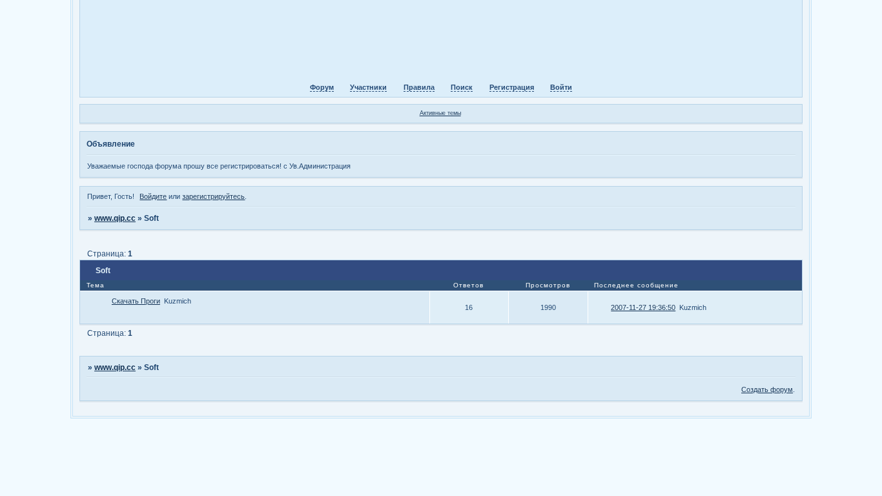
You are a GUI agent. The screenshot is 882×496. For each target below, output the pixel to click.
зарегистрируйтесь (213, 196)
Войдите (153, 196)
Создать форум (767, 389)
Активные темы (440, 113)
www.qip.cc (115, 218)
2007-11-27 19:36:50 (643, 307)
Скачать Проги (136, 301)
